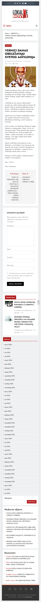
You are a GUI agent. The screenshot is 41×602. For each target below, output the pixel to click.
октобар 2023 (9, 478)
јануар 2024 (8, 466)
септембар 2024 (10, 435)
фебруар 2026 (9, 368)
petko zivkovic (10, 580)
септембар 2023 (10, 481)
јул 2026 (7, 348)
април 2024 (8, 454)
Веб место (10, 265)
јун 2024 (7, 446)
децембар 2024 (10, 423)
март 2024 (8, 458)
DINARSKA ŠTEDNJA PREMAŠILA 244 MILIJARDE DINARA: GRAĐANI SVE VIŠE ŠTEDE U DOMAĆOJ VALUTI (24, 322)
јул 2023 (7, 489)
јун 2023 (7, 493)
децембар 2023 (10, 470)
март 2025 (8, 411)
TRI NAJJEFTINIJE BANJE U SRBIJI (25, 580)
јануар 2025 (8, 419)
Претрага (8, 498)
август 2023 (8, 485)
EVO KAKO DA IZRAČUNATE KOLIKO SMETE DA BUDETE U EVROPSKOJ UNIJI (20, 558)
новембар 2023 (9, 474)
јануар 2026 (8, 372)
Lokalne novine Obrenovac (14, 61)
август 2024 (8, 438)
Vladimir (8, 556)
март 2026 (8, 364)
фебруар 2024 (9, 462)
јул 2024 (7, 442)
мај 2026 (7, 356)
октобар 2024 (9, 431)
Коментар (11, 226)
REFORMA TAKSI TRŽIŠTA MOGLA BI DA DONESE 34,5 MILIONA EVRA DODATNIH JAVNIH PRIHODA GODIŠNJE (19, 543)
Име (9, 249)
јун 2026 (7, 352)
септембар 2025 (10, 388)
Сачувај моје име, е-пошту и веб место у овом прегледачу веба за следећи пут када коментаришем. (20, 275)
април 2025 (8, 407)
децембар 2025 (10, 376)
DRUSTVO (8, 45)
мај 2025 (7, 403)
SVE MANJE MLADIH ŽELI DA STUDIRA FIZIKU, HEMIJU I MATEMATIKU (20, 563)
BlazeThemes (28, 597)
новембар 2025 (9, 380)
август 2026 (8, 345)
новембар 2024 (9, 427)
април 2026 (8, 360)
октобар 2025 (9, 384)
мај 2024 (7, 450)
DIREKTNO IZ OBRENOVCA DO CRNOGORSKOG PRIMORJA (20, 575)
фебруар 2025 (9, 415)
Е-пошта (10, 257)
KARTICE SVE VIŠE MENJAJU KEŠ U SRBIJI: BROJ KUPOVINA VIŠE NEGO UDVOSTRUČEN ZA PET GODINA (21, 529)
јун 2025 (7, 399)
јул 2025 (7, 395)
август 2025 (8, 392)
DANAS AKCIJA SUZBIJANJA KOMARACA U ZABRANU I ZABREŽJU (24, 304)
